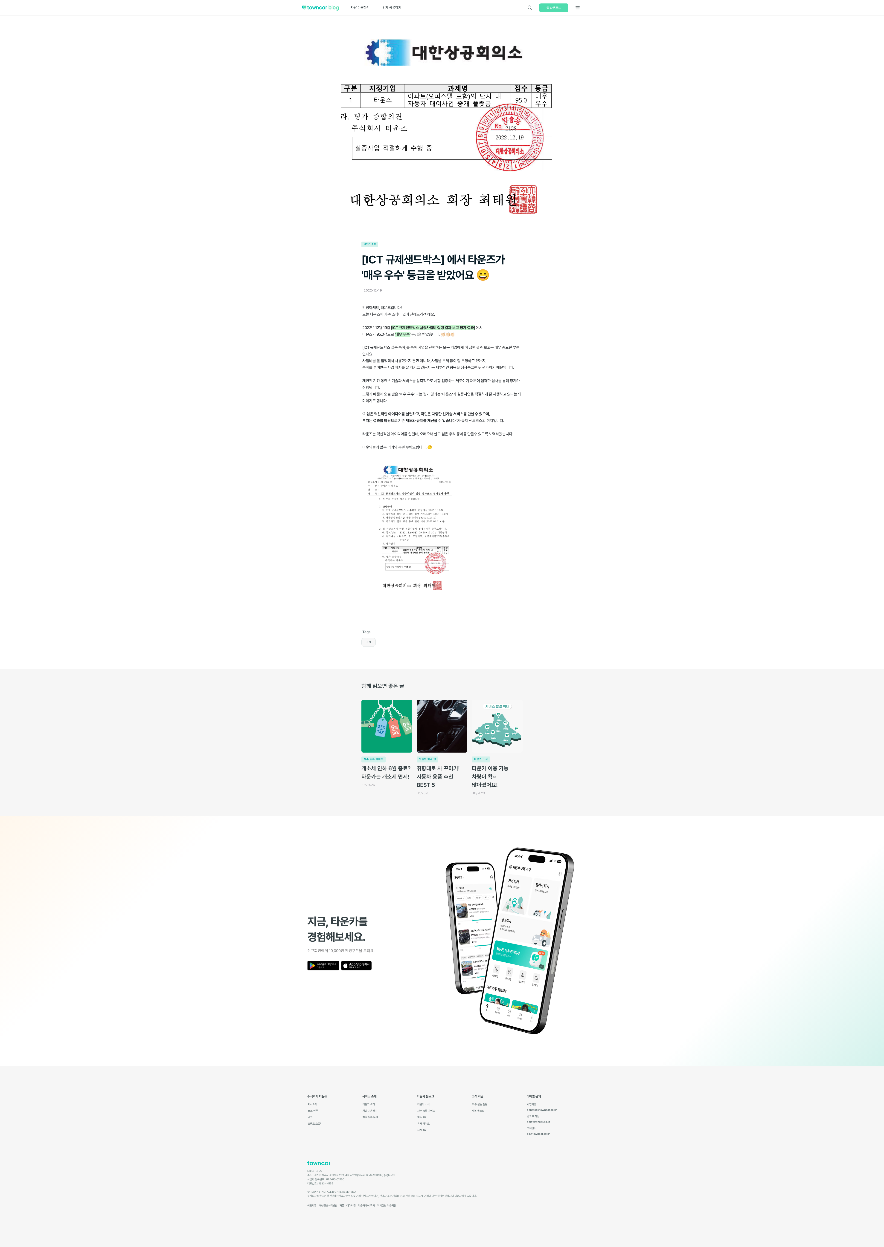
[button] (577, 7)
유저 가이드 (423, 1123)
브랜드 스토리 (315, 1123)
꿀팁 (368, 642)
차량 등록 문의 (370, 1117)
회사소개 (312, 1104)
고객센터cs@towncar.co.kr (538, 1131)
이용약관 (312, 1205)
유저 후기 (422, 1130)
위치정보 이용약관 (386, 1205)
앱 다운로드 (554, 8)
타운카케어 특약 (366, 1205)
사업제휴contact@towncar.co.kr (542, 1107)
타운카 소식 (370, 244)
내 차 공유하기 (391, 8)
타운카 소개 (369, 1104)
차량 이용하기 (360, 8)
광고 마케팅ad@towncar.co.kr (538, 1119)
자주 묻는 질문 (479, 1104)
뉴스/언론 (313, 1110)
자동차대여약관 (348, 1205)
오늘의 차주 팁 (427, 759)
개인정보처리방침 (328, 1205)
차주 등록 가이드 (373, 759)
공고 (310, 1117)
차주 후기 (422, 1117)
